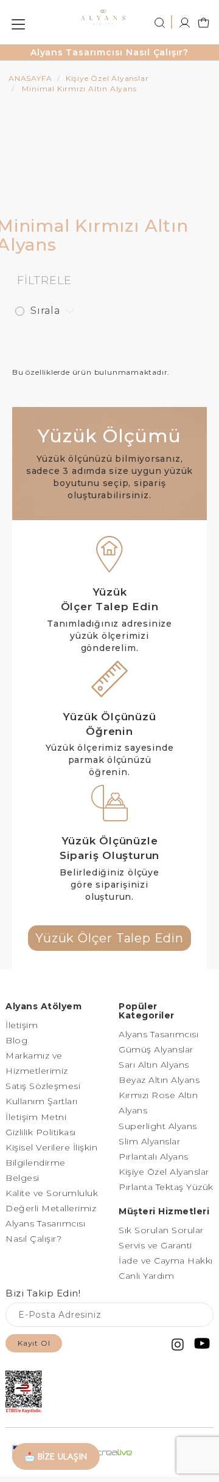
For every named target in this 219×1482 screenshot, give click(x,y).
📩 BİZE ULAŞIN (56, 1456)
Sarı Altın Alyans (154, 1064)
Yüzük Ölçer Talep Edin (109, 938)
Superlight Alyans (158, 1126)
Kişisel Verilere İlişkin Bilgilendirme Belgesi (51, 1162)
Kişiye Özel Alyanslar (164, 1171)
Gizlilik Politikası (40, 1132)
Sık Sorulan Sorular (161, 1230)
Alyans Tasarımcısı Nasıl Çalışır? (109, 52)
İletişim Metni (35, 1117)
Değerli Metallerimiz (50, 1208)
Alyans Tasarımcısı (158, 1034)
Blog (16, 1040)
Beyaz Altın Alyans (159, 1079)
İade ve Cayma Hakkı (166, 1260)
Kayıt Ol (34, 1343)
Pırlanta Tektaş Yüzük (166, 1186)
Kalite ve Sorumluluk (51, 1193)
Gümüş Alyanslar (156, 1049)
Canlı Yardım (146, 1275)
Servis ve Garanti (155, 1245)
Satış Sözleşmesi (42, 1085)
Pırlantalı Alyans (154, 1156)
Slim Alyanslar (149, 1141)
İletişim (21, 1025)
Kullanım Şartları (41, 1101)
